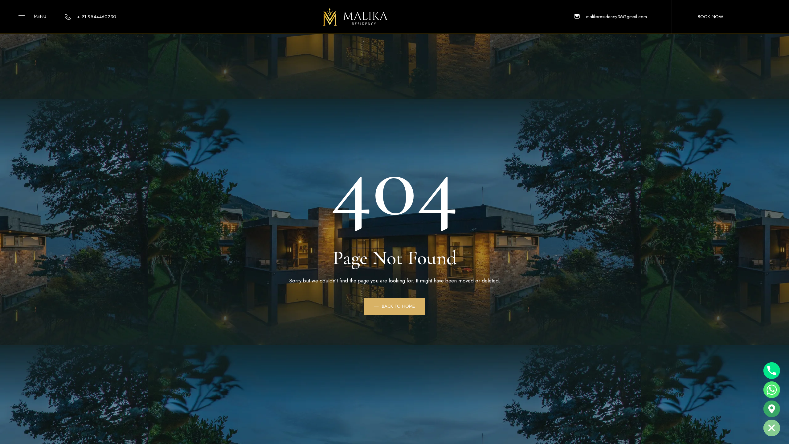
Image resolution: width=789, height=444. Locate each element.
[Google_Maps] (771, 409)
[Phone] (771, 370)
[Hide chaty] (771, 428)
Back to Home (398, 306)
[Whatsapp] (771, 389)
